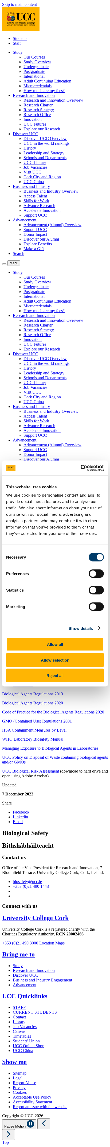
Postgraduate (34, 71)
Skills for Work (36, 201)
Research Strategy (38, 110)
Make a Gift (33, 248)
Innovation (32, 119)
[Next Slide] (8, 1134)
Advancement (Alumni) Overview (52, 224)
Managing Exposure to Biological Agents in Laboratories (50, 748)
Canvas (19, 1031)
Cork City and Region (42, 177)
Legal (17, 1078)
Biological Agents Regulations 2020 (32, 703)
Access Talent (35, 196)
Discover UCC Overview (45, 138)
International (34, 76)
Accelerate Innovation (42, 210)
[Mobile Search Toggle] (4, 264)
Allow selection (55, 660)
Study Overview (37, 62)
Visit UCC (32, 172)
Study (18, 965)
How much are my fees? (44, 90)
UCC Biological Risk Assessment (30, 771)
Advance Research (39, 205)
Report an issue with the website (40, 1106)
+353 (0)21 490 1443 (31, 886)
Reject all (55, 675)
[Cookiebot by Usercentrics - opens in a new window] (80, 468)
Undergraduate (36, 66)
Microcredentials (37, 86)
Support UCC (35, 215)
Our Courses (34, 57)
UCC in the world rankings (46, 143)
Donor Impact (35, 234)
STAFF (19, 1007)
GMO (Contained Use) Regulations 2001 (37, 721)
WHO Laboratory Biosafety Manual (32, 739)
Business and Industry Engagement (42, 980)
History (29, 148)
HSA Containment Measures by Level (34, 730)
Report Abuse (24, 1082)
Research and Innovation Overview (53, 100)
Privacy (19, 1087)
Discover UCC (25, 975)
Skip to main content (19, 4)
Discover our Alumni (41, 239)
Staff (17, 43)
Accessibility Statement (32, 1102)
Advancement (24, 985)
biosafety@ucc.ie (27, 881)
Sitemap (19, 1073)
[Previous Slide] (43, 1123)
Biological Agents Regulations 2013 (32, 694)
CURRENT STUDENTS (35, 1012)
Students (20, 38)
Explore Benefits (37, 244)
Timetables (22, 1036)
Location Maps (52, 943)
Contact (19, 1017)
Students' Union (26, 1041)
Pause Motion (15, 1126)
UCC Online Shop (28, 1045)
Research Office (37, 114)
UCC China (33, 181)
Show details (81, 628)
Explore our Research (41, 129)
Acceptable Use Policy (32, 1097)
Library (19, 1022)
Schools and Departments (44, 157)
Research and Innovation (34, 970)
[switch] (96, 574)
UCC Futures (34, 124)
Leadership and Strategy (43, 153)
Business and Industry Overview (50, 191)
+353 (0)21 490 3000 (20, 943)
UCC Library (34, 162)
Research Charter (38, 105)
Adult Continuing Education (47, 81)
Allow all (55, 644)
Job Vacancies (35, 167)
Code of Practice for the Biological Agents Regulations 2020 (53, 712)
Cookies (20, 1092)
